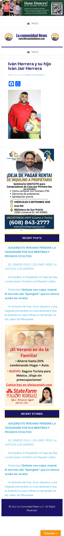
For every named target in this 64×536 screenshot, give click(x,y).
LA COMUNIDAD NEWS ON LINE (32, 37)
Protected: (32, 294)
